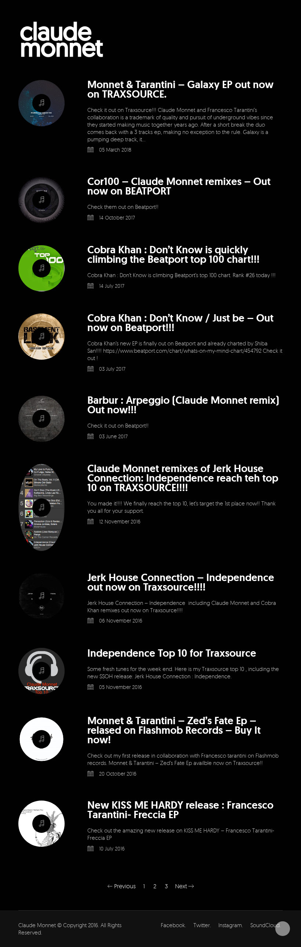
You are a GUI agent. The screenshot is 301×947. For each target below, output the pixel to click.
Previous (124, 886)
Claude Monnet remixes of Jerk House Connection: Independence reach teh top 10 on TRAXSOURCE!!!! (182, 478)
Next (181, 886)
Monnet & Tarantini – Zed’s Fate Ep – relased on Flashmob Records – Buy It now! (174, 730)
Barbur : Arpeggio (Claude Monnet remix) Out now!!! (183, 405)
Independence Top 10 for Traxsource (171, 653)
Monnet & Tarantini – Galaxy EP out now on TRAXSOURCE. (180, 89)
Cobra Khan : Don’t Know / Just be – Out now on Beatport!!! (180, 323)
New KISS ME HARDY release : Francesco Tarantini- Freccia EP (180, 810)
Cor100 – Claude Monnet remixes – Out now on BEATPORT (179, 186)
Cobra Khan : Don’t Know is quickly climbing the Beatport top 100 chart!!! (173, 254)
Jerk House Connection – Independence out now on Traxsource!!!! (180, 582)
